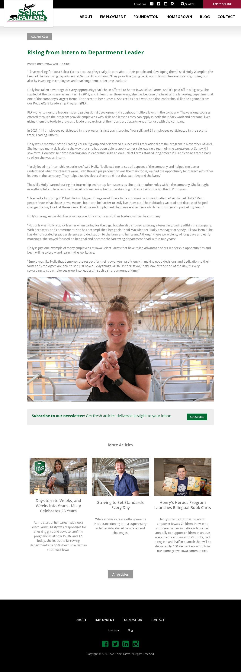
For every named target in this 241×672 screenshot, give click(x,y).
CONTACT (157, 620)
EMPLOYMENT (104, 620)
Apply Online (222, 4)
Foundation (146, 16)
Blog (205, 16)
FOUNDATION (132, 620)
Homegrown (179, 16)
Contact (226, 16)
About (86, 16)
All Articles (39, 36)
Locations (140, 4)
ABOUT (81, 620)
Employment (113, 16)
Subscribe (197, 417)
